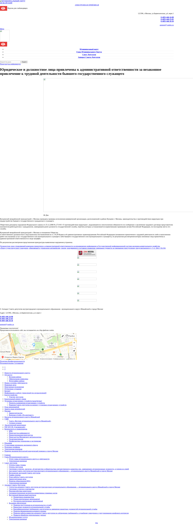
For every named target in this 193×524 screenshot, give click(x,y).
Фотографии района (16, 381)
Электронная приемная (18, 461)
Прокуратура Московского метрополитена (25, 437)
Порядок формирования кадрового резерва (29, 511)
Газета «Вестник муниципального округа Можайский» (30, 421)
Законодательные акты (17, 479)
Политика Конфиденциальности (12, 361)
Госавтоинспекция (16, 439)
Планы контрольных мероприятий (26, 499)
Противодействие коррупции (20, 491)
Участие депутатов (16, 397)
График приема (15, 475)
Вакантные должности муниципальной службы (31, 507)
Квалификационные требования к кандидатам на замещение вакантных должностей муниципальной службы (55, 509)
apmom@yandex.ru (167, 25)
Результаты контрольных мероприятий (28, 501)
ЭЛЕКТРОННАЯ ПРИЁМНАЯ (87, 5)
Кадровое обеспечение (17, 503)
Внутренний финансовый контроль (22, 495)
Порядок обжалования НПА (19, 481)
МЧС (11, 431)
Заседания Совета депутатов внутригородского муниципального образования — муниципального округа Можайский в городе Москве (61, 471)
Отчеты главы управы (17, 465)
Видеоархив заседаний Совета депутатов (24, 473)
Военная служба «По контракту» (21, 415)
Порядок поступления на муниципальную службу (32, 505)
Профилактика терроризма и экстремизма (25, 441)
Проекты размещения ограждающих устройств (27, 403)
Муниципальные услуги (18, 517)
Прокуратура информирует (10, 64)
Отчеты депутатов (16, 467)
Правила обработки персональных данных (29, 515)
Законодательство (15, 413)
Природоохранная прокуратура (21, 435)
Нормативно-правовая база (23, 497)
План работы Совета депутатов (21, 477)
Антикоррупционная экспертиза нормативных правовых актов (33, 493)
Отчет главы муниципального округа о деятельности (29, 459)
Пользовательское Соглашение (11, 363)
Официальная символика (18, 379)
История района (15, 377)
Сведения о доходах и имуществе (21, 489)
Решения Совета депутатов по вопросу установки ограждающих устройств (37, 405)
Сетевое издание (15, 423)
